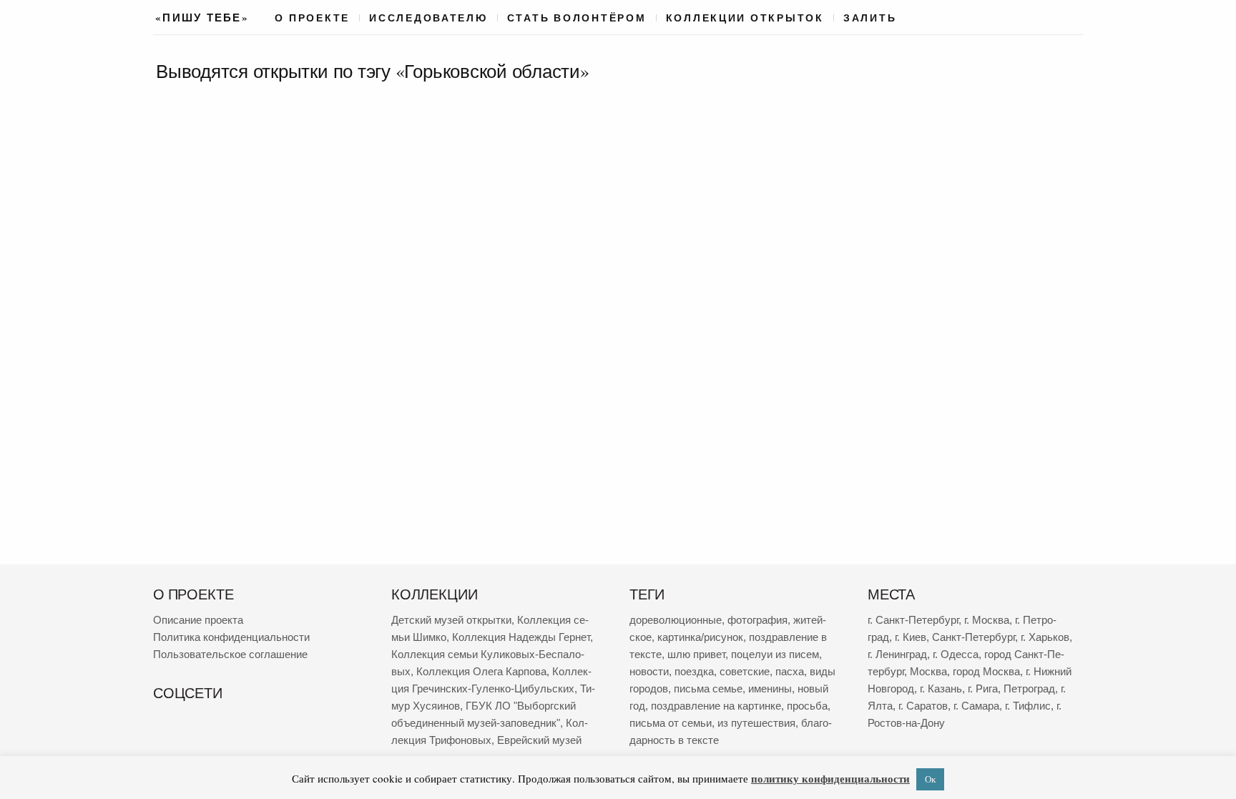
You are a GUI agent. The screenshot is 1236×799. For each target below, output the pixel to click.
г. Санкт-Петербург (913, 620)
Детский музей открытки (451, 620)
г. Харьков (1045, 637)
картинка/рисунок (700, 637)
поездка (694, 671)
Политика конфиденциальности (231, 637)
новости (649, 671)
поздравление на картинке (716, 706)
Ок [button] (930, 779)
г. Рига (983, 688)
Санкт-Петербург (973, 637)
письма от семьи (670, 723)
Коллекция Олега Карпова (481, 671)
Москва (928, 671)
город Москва (986, 671)
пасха (789, 671)
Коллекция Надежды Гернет (521, 637)
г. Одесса (955, 654)
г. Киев (910, 637)
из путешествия (756, 723)
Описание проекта (198, 620)
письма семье (708, 688)
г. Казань (941, 688)
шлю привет (696, 654)
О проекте (312, 18)
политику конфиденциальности (830, 778)
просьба (807, 706)
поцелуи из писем (775, 654)
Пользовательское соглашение (230, 654)
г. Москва (986, 620)
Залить (869, 18)
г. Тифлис (1028, 706)
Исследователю (428, 18)
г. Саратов (923, 706)
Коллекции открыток (745, 18)
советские (745, 671)
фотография (757, 620)
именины (770, 688)
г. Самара (976, 706)
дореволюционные (675, 620)
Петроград (1029, 688)
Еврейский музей (539, 740)
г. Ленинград (897, 654)
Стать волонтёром (577, 18)
